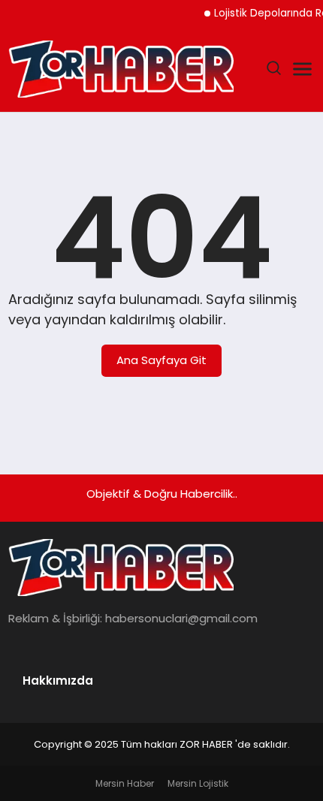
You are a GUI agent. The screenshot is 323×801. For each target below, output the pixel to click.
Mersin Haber (124, 783)
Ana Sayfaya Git (161, 360)
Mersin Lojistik (198, 783)
